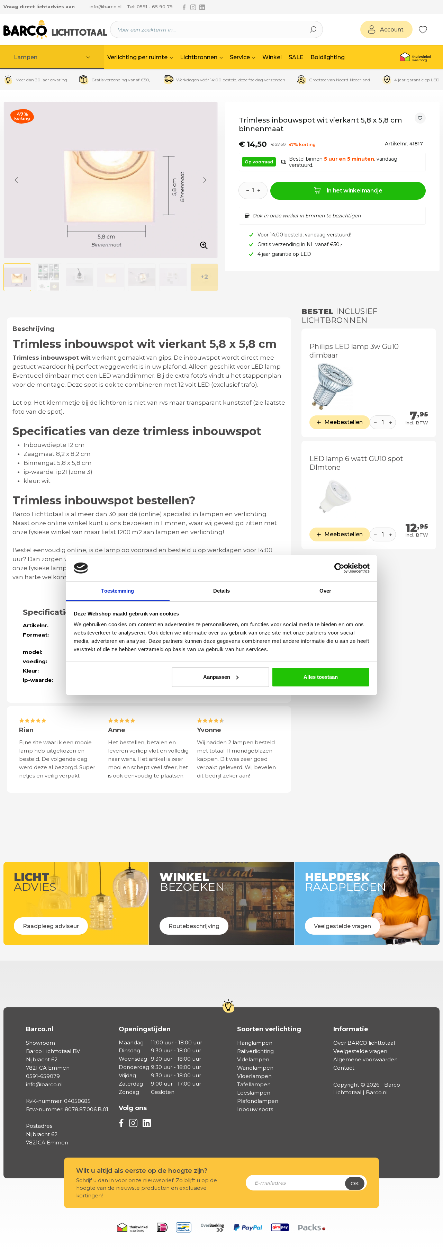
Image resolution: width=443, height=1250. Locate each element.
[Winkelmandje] (430, 30)
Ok (355, 1183)
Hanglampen (254, 1043)
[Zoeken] (313, 29)
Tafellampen (254, 1084)
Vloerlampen (254, 1076)
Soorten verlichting (269, 1029)
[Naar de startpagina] (55, 29)
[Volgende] (205, 180)
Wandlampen (255, 1067)
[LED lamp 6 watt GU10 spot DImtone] (332, 498)
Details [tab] (221, 591)
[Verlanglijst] (422, 29)
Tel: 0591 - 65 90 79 (150, 6)
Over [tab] (325, 591)
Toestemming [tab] (117, 591)
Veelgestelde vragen (360, 1051)
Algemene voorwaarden (365, 1059)
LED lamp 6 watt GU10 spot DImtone (356, 463)
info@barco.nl (105, 6)
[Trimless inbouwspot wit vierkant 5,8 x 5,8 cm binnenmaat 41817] (110, 180)
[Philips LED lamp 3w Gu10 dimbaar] (332, 386)
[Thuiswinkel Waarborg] (415, 57)
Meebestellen (343, 422)
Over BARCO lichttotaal (364, 1043)
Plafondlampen (257, 1101)
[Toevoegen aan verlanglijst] (420, 118)
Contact (343, 1067)
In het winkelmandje (354, 190)
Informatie (350, 1029)
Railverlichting (255, 1051)
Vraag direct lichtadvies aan (39, 6)
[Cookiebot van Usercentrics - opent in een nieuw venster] (339, 568)
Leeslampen (253, 1092)
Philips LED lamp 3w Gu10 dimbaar (354, 350)
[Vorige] (16, 180)
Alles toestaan (321, 677)
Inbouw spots (255, 1109)
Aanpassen (216, 677)
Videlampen (253, 1059)
